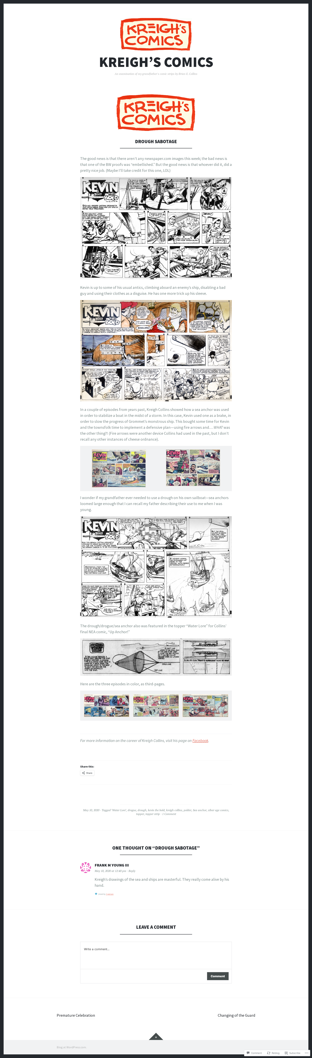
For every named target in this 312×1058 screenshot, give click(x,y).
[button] (119, 470)
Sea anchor (200, 810)
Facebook (200, 740)
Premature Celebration (76, 1015)
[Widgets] (156, 1036)
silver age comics (218, 810)
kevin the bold (156, 810)
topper (140, 814)
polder (187, 810)
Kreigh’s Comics (156, 62)
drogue (132, 810)
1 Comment (169, 814)
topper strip (153, 814)
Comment (218, 976)
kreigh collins (174, 810)
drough (142, 810)
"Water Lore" (118, 810)
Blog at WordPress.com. (71, 1047)
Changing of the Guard (236, 1015)
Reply (132, 871)
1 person (110, 894)
